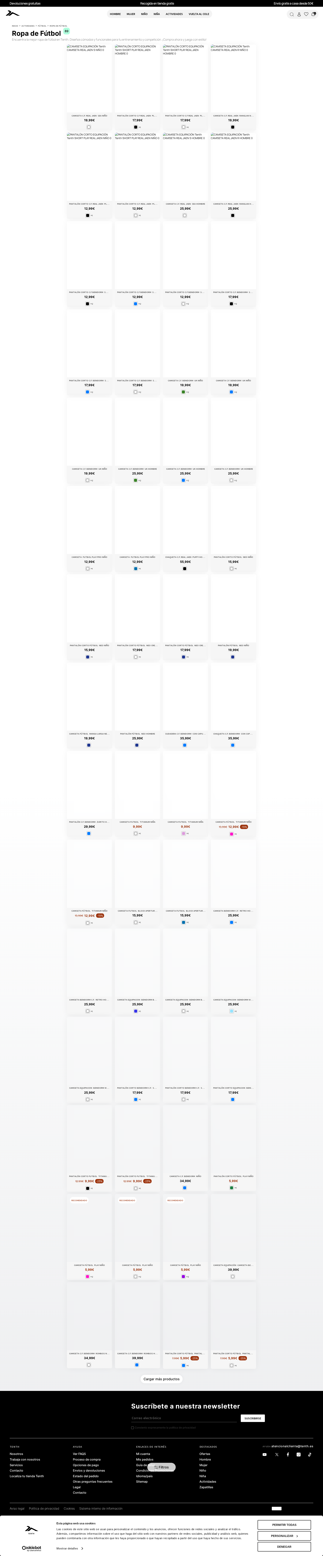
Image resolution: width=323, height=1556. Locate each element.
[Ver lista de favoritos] (306, 14)
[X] (277, 1454)
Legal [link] (77, 1487)
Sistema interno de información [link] (100, 1508)
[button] (161, 1467)
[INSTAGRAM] (299, 1454)
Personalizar (282, 1535)
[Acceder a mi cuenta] (299, 14)
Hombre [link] (205, 1459)
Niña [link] (202, 1476)
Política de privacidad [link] (44, 1508)
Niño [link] (202, 1470)
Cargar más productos (162, 1379)
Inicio (15, 25)
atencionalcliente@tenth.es (292, 1446)
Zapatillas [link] (206, 1487)
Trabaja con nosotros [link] (25, 1459)
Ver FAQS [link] (79, 1454)
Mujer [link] (203, 1465)
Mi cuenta (143, 1454)
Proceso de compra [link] (87, 1459)
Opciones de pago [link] (86, 1465)
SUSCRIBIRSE (252, 1418)
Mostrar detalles (67, 1548)
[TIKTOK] (310, 1454)
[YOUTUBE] (265, 1454)
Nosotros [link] (16, 1454)
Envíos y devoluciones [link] (89, 1470)
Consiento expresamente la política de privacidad (165, 1427)
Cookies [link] (69, 1508)
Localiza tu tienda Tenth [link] (27, 1476)
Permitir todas (284, 1524)
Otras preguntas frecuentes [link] (93, 1481)
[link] (16, 12)
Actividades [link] (207, 1481)
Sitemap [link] (142, 1481)
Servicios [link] (16, 1465)
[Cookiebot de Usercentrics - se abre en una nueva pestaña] (31, 1549)
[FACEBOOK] (289, 1454)
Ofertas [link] (204, 1454)
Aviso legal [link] (17, 1508)
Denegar (284, 1546)
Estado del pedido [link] (86, 1476)
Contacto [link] (16, 1470)
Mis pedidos (144, 1459)
